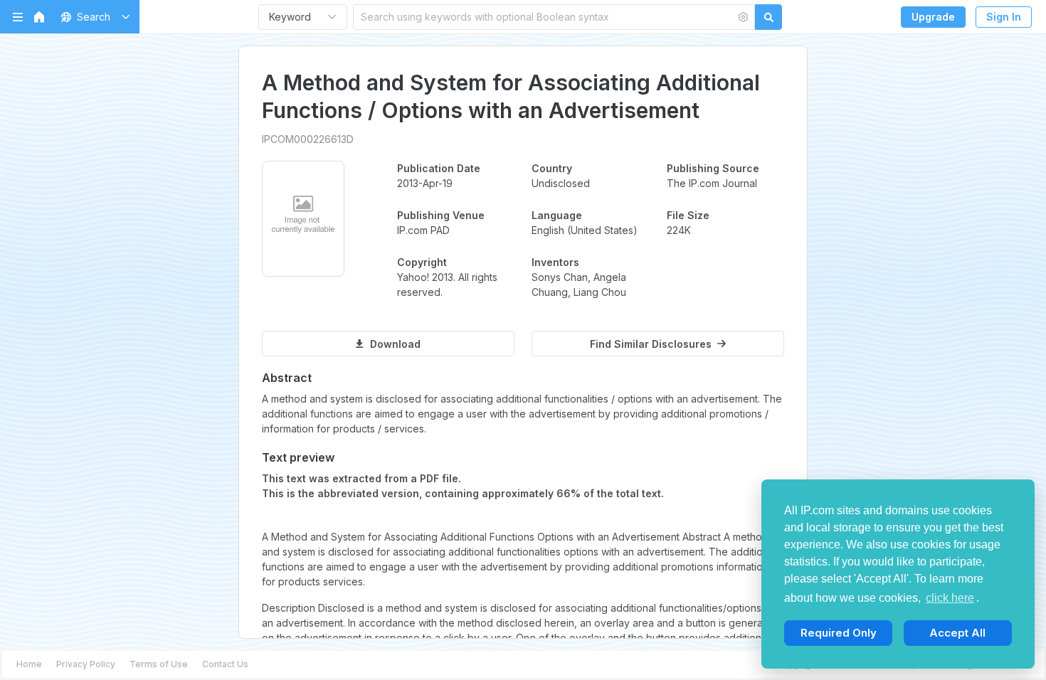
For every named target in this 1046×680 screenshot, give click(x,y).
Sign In (1003, 17)
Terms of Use (159, 664)
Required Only (839, 632)
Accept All (957, 632)
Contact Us (225, 664)
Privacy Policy (85, 664)
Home (29, 664)
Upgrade (933, 17)
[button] (93, 17)
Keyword (290, 17)
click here (950, 598)
